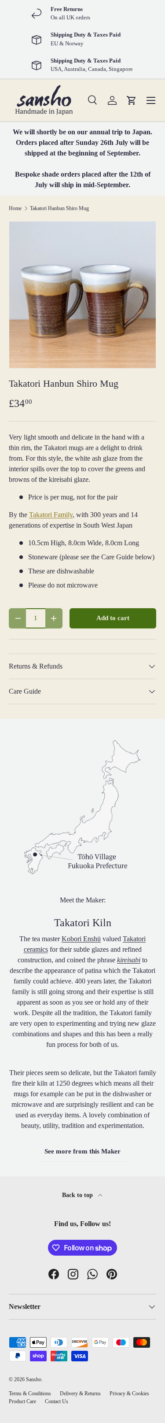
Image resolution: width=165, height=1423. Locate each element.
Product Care (22, 1401)
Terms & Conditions (30, 1393)
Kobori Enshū (81, 939)
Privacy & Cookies (129, 1393)
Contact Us (56, 1401)
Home (15, 208)
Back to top (78, 1194)
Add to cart (112, 617)
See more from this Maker (82, 1151)
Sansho (33, 1379)
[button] (131, 100)
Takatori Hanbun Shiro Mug (59, 208)
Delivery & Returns (80, 1393)
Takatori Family (51, 514)
